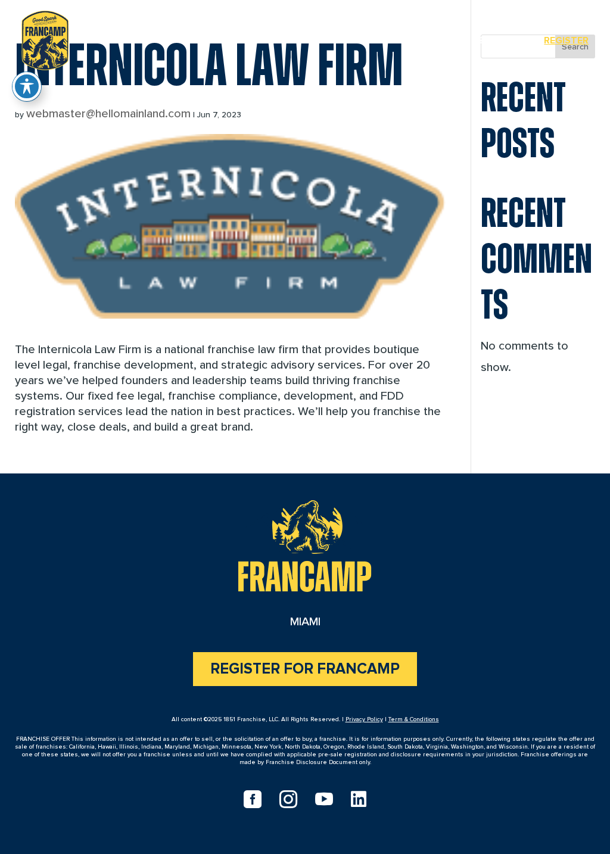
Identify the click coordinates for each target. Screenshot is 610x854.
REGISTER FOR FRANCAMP (305, 669)
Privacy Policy (364, 719)
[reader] (45, 38)
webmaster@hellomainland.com (108, 114)
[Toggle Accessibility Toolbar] (27, 86)
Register (566, 40)
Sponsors (503, 40)
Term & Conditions (413, 719)
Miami (448, 40)
